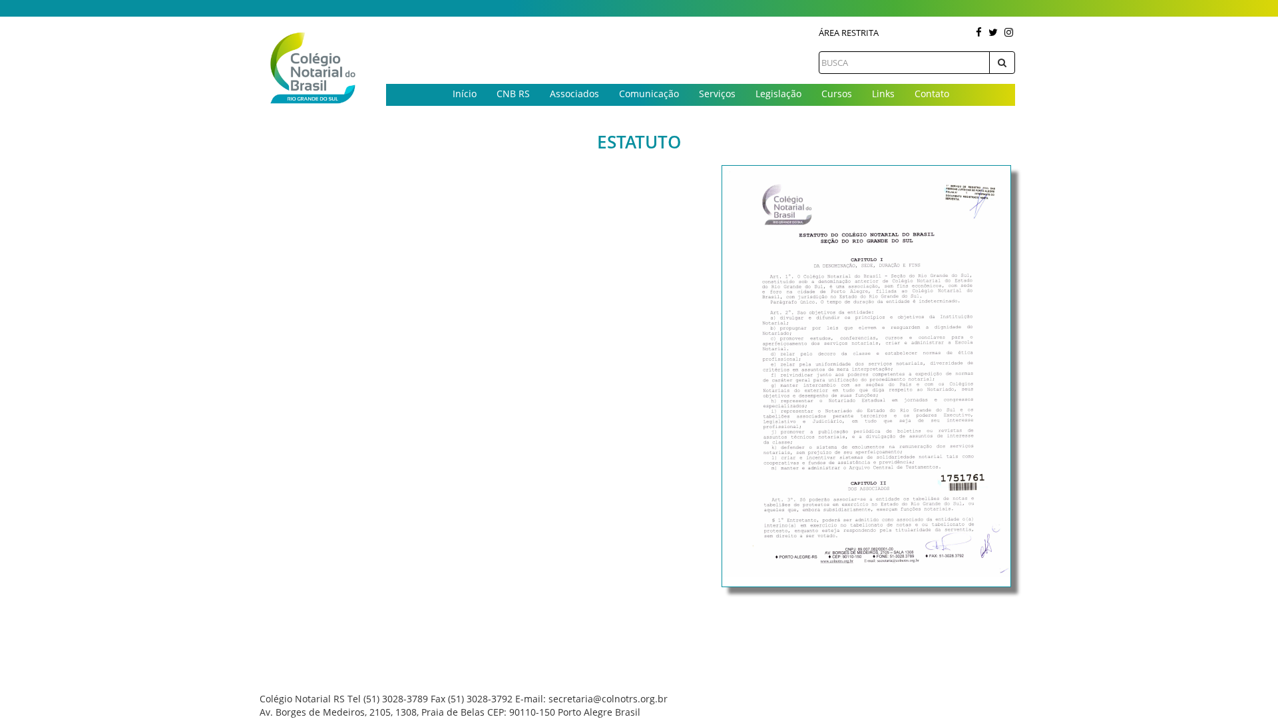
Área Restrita (849, 33)
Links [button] (883, 93)
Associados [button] (574, 93)
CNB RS (513, 93)
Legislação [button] (778, 93)
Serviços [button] (717, 93)
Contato (932, 93)
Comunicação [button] (649, 93)
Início (465, 93)
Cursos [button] (836, 93)
